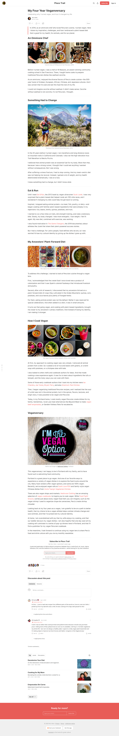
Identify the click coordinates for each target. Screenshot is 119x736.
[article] (59, 663)
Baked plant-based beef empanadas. (39, 687)
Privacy (57, 723)
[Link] (25, 38)
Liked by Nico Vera (38, 602)
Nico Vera (34, 17)
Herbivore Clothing (62, 466)
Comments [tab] (32, 584)
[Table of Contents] (2, 368)
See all (31, 697)
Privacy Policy (72, 558)
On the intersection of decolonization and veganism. (43, 663)
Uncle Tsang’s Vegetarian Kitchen (57, 489)
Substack (50, 732)
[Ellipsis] (90, 600)
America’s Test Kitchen (71, 385)
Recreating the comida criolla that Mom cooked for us (44, 675)
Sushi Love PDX (64, 486)
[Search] (93, 3)
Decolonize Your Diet (36, 660)
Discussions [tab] (41, 655)
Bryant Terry (49, 385)
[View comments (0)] (45, 667)
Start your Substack (55, 728)
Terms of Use (68, 557)
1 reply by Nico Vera (39, 638)
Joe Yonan (39, 385)
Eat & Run (40, 195)
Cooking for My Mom (36, 672)
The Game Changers (56, 224)
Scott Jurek (77, 195)
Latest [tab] (34, 655)
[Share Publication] (97, 3)
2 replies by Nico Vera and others (43, 614)
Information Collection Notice (59, 558)
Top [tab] (30, 655)
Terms (62, 723)
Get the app (68, 728)
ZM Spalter (35, 620)
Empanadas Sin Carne (36, 685)
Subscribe (104, 3)
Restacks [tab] (39, 584)
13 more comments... (34, 646)
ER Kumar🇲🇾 (35, 600)
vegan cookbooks (44, 496)
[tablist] (35, 584)
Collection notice (70, 723)
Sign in (113, 3)
